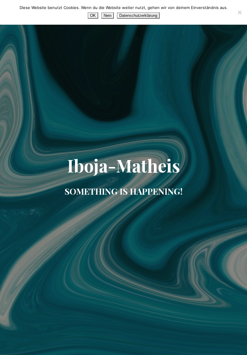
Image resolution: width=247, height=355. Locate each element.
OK (93, 15)
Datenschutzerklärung (138, 15)
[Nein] (239, 12)
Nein (107, 15)
